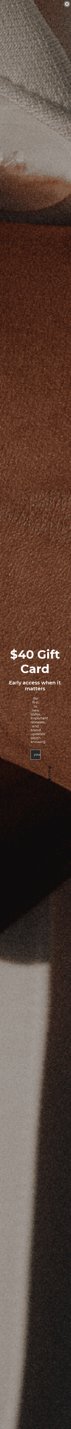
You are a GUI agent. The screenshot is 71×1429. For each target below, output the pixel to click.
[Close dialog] (66, 4)
